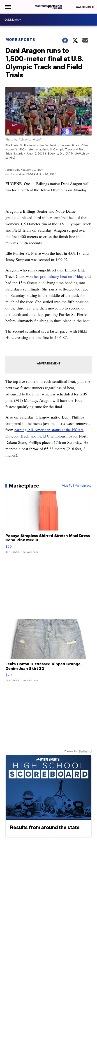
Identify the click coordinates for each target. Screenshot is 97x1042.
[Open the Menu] (7, 6)
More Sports (20, 39)
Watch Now (84, 7)
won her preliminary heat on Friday (55, 276)
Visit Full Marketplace (77, 485)
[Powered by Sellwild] (85, 751)
